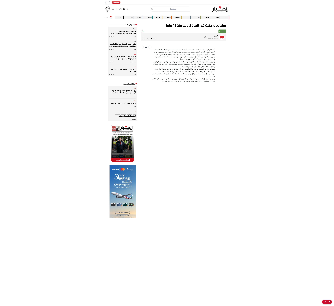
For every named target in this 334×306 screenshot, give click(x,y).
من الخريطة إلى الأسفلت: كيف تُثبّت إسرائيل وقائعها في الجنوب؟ (123, 58)
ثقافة (169, 17)
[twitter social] (116, 9)
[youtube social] (123, 9)
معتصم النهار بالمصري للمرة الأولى (123, 103)
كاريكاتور (158, 17)
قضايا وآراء (177, 17)
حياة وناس (139, 17)
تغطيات (130, 17)
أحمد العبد (134, 119)
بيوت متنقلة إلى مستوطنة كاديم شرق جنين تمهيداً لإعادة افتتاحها (124, 92)
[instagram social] (120, 9)
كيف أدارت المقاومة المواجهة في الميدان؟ (123, 70)
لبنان (227, 17)
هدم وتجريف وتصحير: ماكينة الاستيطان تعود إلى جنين (125, 115)
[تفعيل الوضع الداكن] (127, 9)
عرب (198, 17)
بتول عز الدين (133, 62)
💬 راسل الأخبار (327, 302)
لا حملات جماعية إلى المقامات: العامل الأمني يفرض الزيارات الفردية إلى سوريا (123, 32)
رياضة (150, 17)
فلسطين (206, 17)
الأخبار (216, 36)
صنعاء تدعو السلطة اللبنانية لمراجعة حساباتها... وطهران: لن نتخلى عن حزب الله (122, 45)
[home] (220, 9)
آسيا (135, 41)
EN (113, 9)
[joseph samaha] (108, 9)
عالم (189, 17)
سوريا (217, 17)
